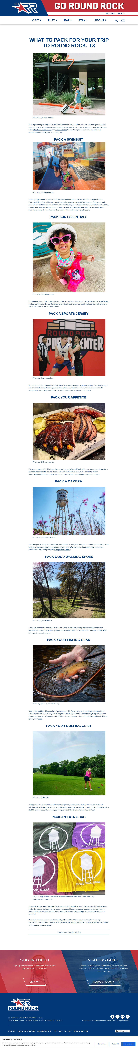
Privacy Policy (63, 1031)
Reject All (115, 1044)
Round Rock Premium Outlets (60, 912)
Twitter (79, 922)
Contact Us (44, 1031)
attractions (37, 130)
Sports (121, 13)
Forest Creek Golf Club (89, 807)
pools (87, 210)
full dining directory (69, 474)
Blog (69, 932)
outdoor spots (52, 307)
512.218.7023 (57, 1020)
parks (91, 628)
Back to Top (81, 1031)
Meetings (110, 13)
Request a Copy (103, 981)
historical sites (61, 130)
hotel (86, 304)
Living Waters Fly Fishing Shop (56, 716)
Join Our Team (26, 1031)
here (89, 390)
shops (39, 912)
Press (12, 1031)
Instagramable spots (62, 550)
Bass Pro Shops (77, 716)
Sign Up (35, 981)
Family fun (76, 932)
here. (48, 633)
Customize (101, 1044)
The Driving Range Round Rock (82, 810)
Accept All (129, 1044)
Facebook (72, 922)
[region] (69, 1042)
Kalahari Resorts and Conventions (55, 202)
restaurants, (47, 130)
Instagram (90, 922)
